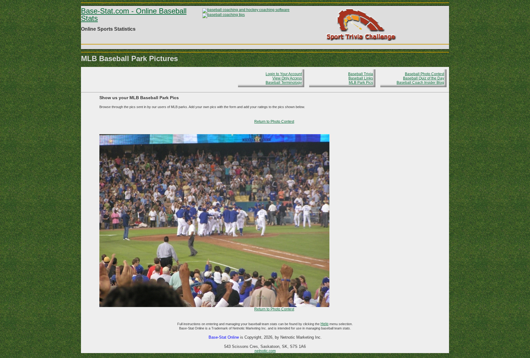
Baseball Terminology (284, 82)
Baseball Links (360, 78)
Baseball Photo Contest (424, 74)
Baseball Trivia (360, 74)
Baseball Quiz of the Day (423, 78)
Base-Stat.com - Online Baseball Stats (133, 14)
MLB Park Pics (361, 82)
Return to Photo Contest (274, 121)
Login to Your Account (284, 74)
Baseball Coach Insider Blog (420, 82)
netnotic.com (265, 351)
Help (324, 324)
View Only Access (287, 78)
